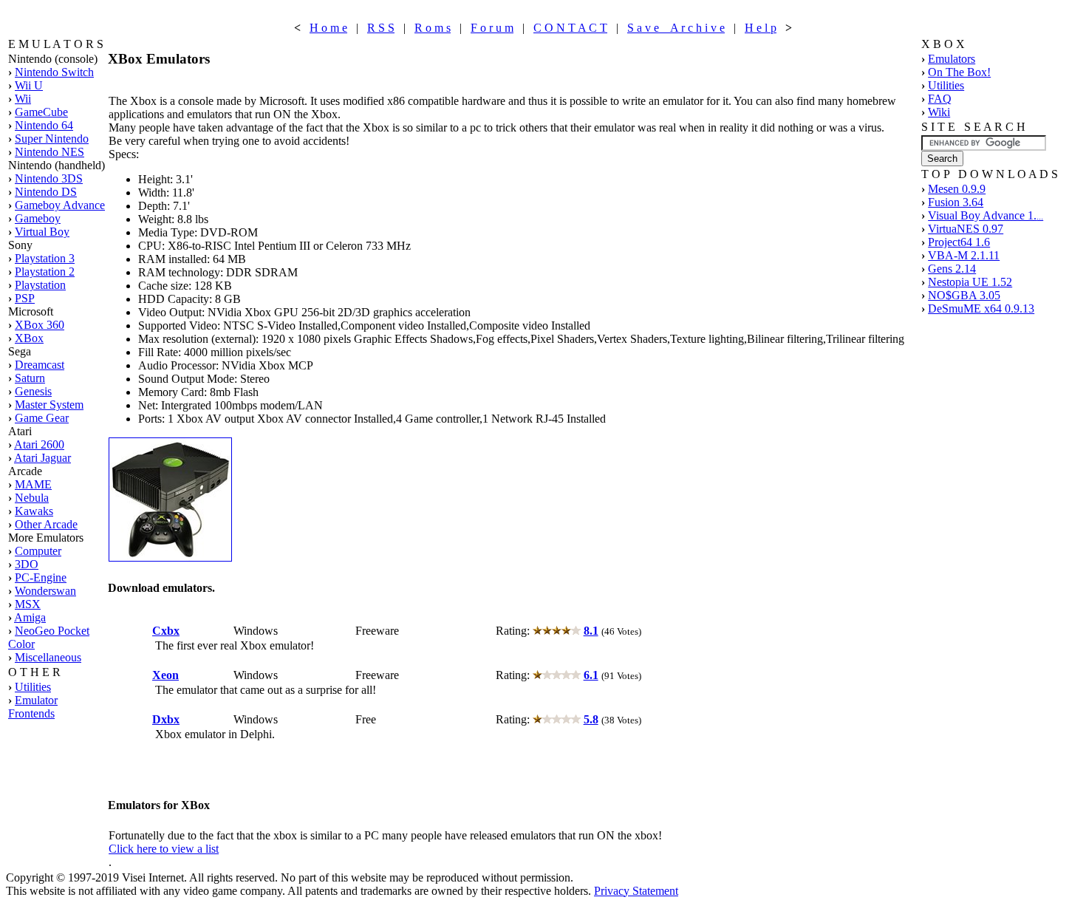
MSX (28, 604)
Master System (49, 404)
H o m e (328, 27)
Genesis (33, 391)
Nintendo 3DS (49, 178)
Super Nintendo (52, 138)
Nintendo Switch (54, 72)
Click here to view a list (164, 848)
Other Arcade (46, 524)
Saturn (30, 378)
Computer (38, 551)
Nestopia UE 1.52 (970, 282)
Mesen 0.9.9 (957, 189)
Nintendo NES (49, 152)
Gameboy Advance (60, 205)
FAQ (940, 98)
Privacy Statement (636, 890)
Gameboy (38, 218)
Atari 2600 (39, 444)
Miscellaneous (48, 657)
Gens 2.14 (952, 268)
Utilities (33, 687)
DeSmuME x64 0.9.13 (981, 308)
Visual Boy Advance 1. (985, 215)
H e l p (760, 27)
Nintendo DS (46, 191)
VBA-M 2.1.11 (964, 255)
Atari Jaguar (42, 457)
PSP (25, 298)
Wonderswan (45, 590)
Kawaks (34, 511)
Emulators (951, 58)
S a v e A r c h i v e (676, 27)
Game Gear (42, 418)
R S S (381, 27)
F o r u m (492, 27)
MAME (33, 484)
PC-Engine (40, 577)
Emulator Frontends (33, 707)
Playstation (40, 285)
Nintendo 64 (44, 125)
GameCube (41, 112)
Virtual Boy (42, 231)
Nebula (32, 497)
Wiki (939, 112)
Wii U (29, 85)
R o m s (432, 27)
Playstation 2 (45, 271)
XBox (29, 338)
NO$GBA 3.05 (964, 295)
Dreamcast (39, 364)
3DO (26, 564)
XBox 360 (39, 324)
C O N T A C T (570, 27)
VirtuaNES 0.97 (965, 228)
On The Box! (959, 72)
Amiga (30, 617)
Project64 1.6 (959, 242)
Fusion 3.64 (955, 202)
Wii (23, 98)
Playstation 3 (45, 258)
